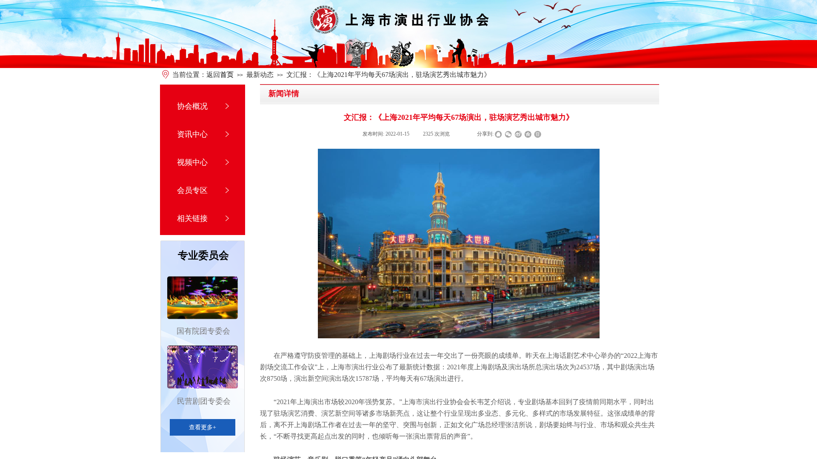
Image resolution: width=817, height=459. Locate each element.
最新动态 (260, 74)
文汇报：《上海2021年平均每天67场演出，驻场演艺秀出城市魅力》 (388, 74)
